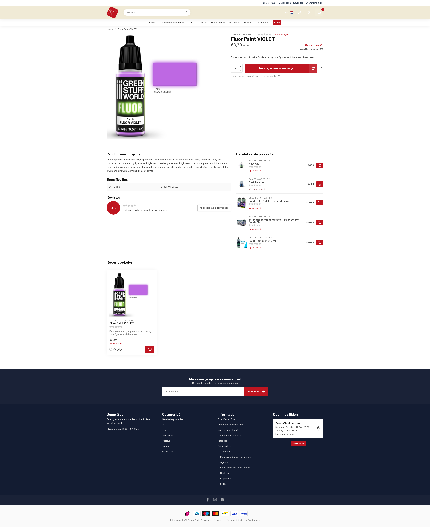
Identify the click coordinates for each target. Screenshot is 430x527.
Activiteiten (262, 22)
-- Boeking (223, 473)
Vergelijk (117, 349)
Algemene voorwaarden (230, 424)
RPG (202, 22)
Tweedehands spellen (229, 435)
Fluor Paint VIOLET (127, 29)
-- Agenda (223, 462)
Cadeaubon (285, 2)
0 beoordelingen (280, 34)
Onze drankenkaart (228, 430)
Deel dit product (270, 75)
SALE (277, 22)
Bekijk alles (298, 443)
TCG (190, 22)
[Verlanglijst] (308, 12)
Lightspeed (218, 520)
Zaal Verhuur (269, 2)
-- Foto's (222, 483)
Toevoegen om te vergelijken (245, 75)
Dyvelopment (254, 520)
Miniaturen (217, 22)
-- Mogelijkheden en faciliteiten (234, 457)
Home (152, 22)
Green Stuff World (242, 34)
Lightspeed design (235, 520)
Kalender (298, 2)
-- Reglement (225, 478)
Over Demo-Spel (314, 2)
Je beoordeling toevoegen (214, 207)
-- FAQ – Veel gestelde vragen (234, 467)
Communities (224, 446)
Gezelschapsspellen (171, 22)
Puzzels (233, 22)
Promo (247, 22)
